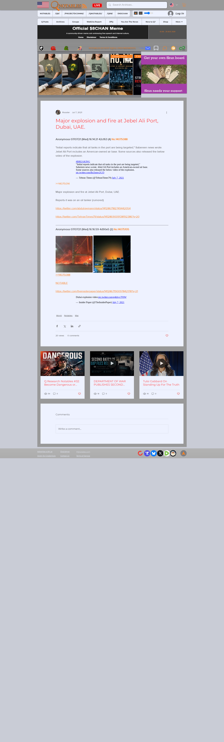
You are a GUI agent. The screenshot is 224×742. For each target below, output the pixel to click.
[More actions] (166, 112)
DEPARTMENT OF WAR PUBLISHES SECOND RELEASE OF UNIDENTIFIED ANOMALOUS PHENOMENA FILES (110, 384)
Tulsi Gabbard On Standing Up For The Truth (161, 384)
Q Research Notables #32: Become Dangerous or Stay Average (62, 384)
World (59, 317)
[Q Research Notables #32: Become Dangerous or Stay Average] (63, 365)
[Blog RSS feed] (84, 6)
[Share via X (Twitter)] (64, 327)
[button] (184, 5)
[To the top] (183, 455)
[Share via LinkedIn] (72, 327)
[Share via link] (79, 327)
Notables (68, 317)
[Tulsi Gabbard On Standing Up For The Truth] (161, 365)
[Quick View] (50, 74)
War (77, 317)
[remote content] (112, 170)
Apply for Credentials (46, 457)
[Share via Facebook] (57, 327)
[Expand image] (74, 255)
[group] (89, 74)
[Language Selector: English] (173, 5)
